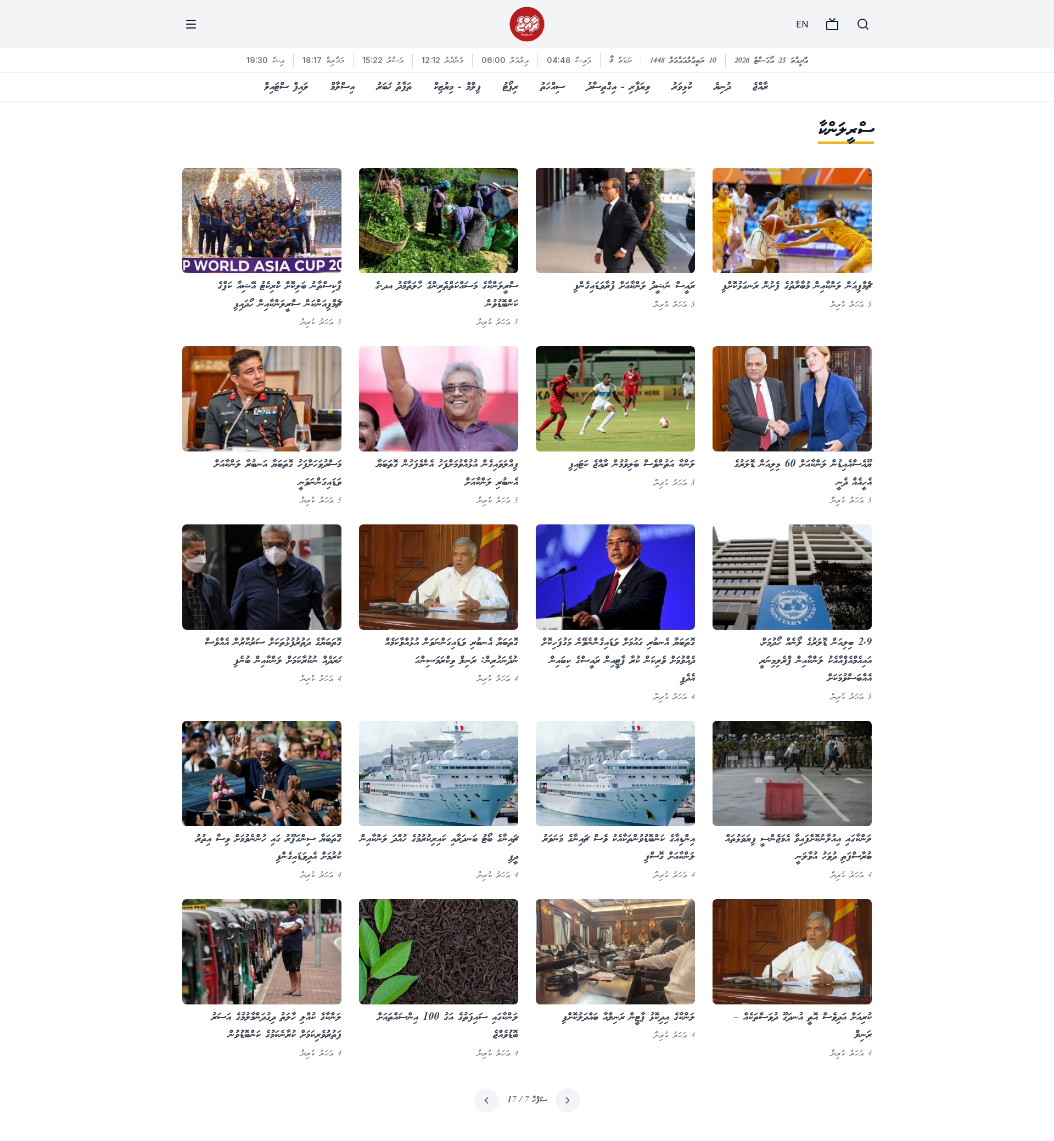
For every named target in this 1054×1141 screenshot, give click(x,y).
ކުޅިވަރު (682, 87)
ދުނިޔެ (722, 87)
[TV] (832, 24)
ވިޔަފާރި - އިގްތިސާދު (618, 87)
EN (802, 24)
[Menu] (191, 24)
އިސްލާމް (342, 87)
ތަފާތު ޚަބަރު (394, 87)
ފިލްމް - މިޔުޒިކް (457, 87)
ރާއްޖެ (760, 87)
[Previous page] (568, 1100)
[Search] (863, 24)
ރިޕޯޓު (510, 87)
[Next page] (486, 1100)
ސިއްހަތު (552, 87)
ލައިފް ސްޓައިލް (286, 87)
